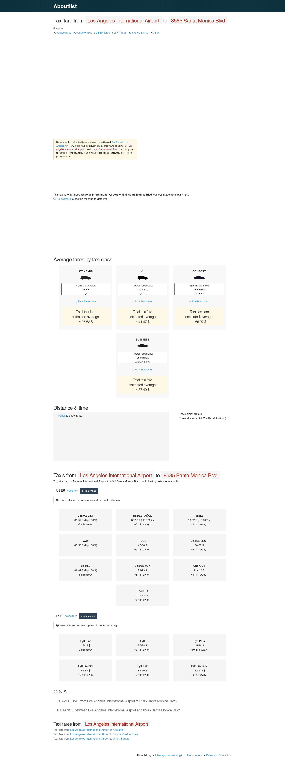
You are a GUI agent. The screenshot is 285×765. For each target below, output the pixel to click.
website (71, 490)
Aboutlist (65, 6)
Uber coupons (194, 755)
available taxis (83, 32)
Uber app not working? (168, 755)
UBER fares (103, 32)
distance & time (139, 32)
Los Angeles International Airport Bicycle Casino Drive (95, 734)
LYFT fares (120, 32)
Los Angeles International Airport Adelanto (88, 730)
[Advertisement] (142, 58)
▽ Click (61, 415)
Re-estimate (63, 199)
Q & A (155, 32)
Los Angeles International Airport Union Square (91, 738)
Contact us (225, 755)
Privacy (210, 755)
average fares (63, 32)
